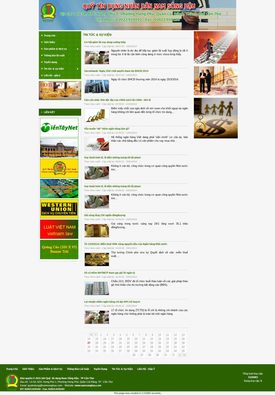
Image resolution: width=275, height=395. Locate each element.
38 (175, 342)
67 (142, 355)
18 (120, 338)
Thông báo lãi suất (78, 369)
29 (104, 342)
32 (128, 342)
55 (104, 351)
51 (175, 346)
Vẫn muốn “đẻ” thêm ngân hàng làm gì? (106, 128)
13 (183, 334)
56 (112, 351)
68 (149, 355)
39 (183, 342)
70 (165, 355)
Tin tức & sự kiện (97, 34)
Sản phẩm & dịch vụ (50, 369)
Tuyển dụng (100, 369)
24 (167, 338)
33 (136, 342)
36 (159, 342)
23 (159, 338)
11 (167, 334)
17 (112, 338)
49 (159, 346)
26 (183, 338)
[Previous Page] (96, 334)
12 (175, 334)
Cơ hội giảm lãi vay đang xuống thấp (105, 42)
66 (134, 355)
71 (173, 355)
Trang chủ (12, 369)
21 (144, 338)
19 (128, 338)
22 (151, 338)
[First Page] (91, 334)
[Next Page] (180, 355)
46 (136, 346)
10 (159, 334)
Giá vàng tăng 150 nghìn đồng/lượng (104, 215)
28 (96, 342)
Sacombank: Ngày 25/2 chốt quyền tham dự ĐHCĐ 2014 (116, 71)
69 (157, 355)
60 (144, 351)
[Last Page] (184, 355)
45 (128, 346)
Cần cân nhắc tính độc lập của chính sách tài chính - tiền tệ (117, 100)
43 (112, 346)
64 (175, 351)
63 (167, 351)
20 (136, 338)
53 (89, 351)
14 (89, 338)
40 (89, 346)
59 (136, 351)
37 (167, 342)
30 (112, 342)
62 (159, 351)
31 (120, 342)
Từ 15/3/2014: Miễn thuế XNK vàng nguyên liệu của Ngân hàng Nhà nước (125, 244)
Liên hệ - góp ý (146, 369)
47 (144, 346)
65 (183, 351)
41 (96, 346)
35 (151, 342)
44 (120, 346)
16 (104, 338)
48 (151, 346)
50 (167, 346)
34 (144, 342)
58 (128, 351)
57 (120, 351)
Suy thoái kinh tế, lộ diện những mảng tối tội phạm (112, 157)
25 (175, 338)
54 (96, 351)
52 (183, 346)
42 (104, 346)
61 (151, 351)
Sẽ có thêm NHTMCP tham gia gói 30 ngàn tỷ (109, 272)
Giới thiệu (28, 369)
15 (96, 338)
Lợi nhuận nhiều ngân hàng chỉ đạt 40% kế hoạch (112, 301)
